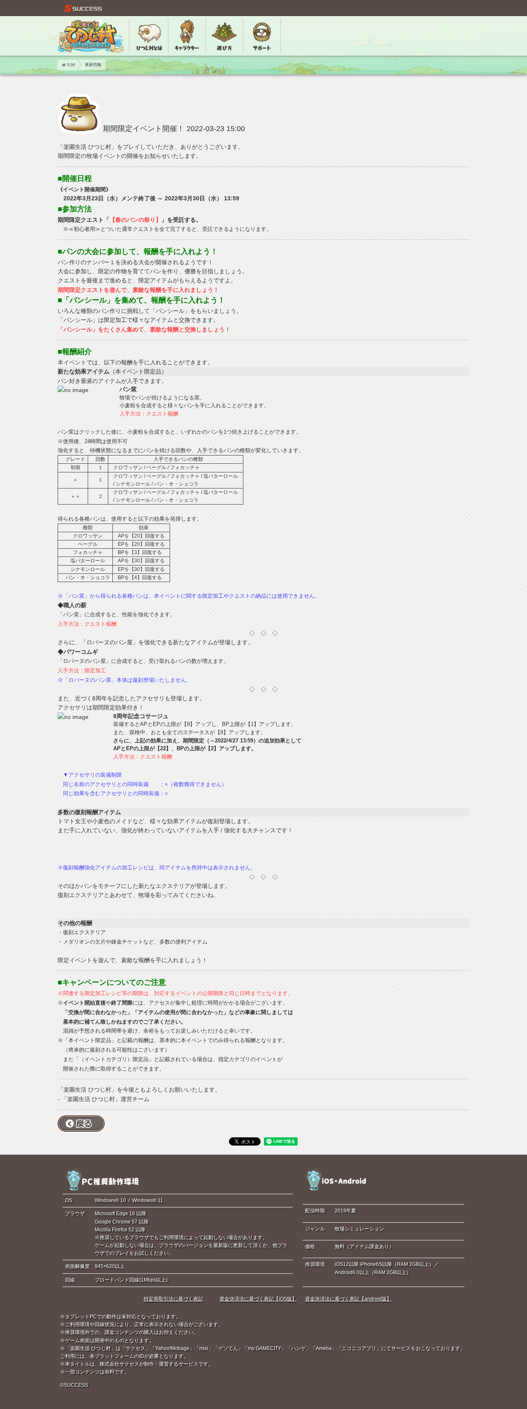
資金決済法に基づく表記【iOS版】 (258, 1299)
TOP (71, 65)
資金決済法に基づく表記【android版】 (348, 1299)
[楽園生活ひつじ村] (91, 35)
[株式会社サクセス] (83, 8)
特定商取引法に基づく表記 (173, 1299)
